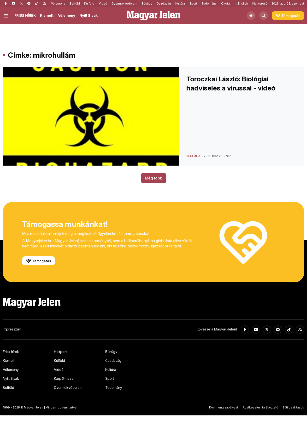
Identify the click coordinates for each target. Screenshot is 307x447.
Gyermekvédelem (124, 3)
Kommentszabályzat (223, 407)
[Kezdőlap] (153, 15)
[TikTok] (36, 3)
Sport (193, 3)
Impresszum (12, 329)
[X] (21, 3)
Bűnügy (147, 3)
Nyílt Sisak (88, 15)
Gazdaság (164, 3)
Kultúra (180, 3)
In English (241, 3)
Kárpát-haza (63, 378)
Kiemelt (46, 15)
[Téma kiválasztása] (251, 15)
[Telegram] (29, 3)
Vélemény (58, 3)
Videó (103, 3)
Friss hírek (11, 352)
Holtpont (60, 352)
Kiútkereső (259, 3)
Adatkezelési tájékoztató (260, 407)
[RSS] (44, 3)
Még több (153, 178)
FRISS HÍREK (25, 15)
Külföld (89, 3)
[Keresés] (263, 15)
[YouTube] (13, 3)
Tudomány (209, 3)
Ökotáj (225, 3)
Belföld (75, 3)
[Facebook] (6, 3)
